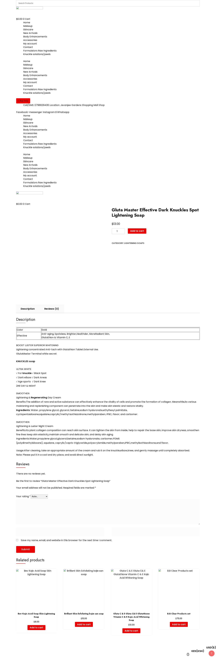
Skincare (28, 29)
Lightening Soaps (134, 243)
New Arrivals (30, 33)
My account (30, 43)
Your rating (23, 496)
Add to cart (137, 231)
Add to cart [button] (36, 627)
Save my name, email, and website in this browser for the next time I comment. (66, 540)
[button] (23, 100)
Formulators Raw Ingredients (40, 50)
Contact (28, 47)
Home (26, 22)
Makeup (27, 26)
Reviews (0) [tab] (51, 308)
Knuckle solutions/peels (37, 54)
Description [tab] (28, 308)
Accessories (30, 40)
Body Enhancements (35, 36)
